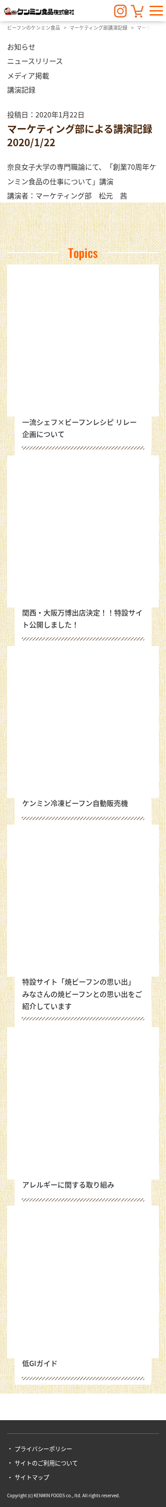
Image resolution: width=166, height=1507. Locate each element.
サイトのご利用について (46, 1463)
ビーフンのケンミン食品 (33, 27)
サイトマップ (32, 1477)
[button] (156, 11)
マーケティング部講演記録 (98, 27)
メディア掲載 (28, 75)
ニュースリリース (35, 60)
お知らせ (21, 46)
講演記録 (21, 89)
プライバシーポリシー (43, 1449)
